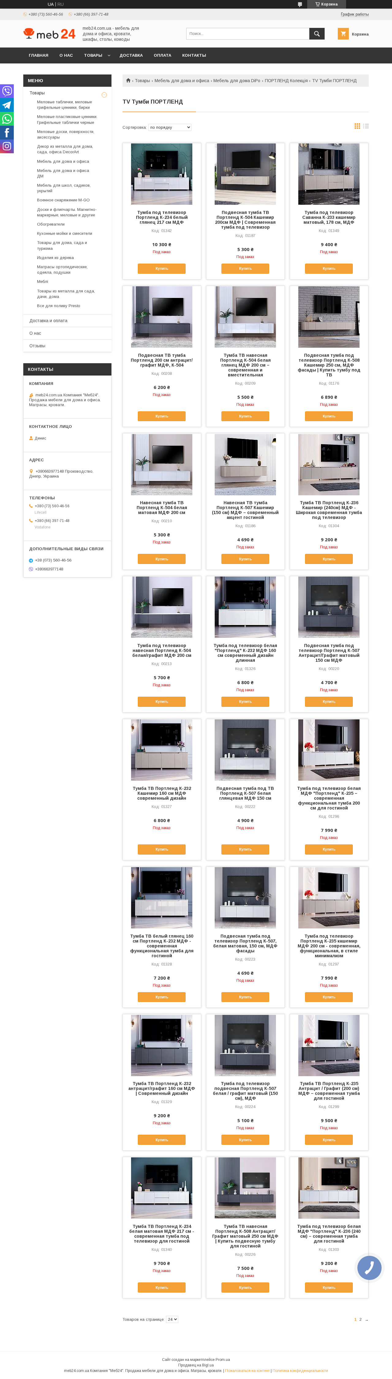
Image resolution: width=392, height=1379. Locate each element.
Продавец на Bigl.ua (196, 1365)
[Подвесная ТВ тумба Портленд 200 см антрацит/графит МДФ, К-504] (162, 316)
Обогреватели (51, 224)
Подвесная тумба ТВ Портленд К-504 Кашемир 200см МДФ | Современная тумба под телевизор (245, 220)
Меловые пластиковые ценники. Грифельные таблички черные (67, 119)
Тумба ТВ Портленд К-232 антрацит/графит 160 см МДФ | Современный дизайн (161, 1088)
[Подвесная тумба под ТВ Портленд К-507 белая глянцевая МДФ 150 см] (245, 749)
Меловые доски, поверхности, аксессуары (65, 134)
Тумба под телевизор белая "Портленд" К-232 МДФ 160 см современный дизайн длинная (245, 653)
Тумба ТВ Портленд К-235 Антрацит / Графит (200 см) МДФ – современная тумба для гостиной (329, 1091)
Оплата (162, 55)
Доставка (131, 55)
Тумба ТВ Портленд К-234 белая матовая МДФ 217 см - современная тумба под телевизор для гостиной (161, 1234)
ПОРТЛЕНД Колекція (286, 80)
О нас (66, 55)
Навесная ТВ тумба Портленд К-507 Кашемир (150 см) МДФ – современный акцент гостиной (245, 510)
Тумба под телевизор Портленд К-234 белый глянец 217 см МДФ (162, 217)
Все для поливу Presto (58, 305)
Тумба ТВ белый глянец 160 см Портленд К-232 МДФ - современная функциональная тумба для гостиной (162, 946)
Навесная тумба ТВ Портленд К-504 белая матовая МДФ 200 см (162, 507)
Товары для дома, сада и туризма (62, 245)
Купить (162, 268)
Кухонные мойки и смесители (64, 233)
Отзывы (37, 345)
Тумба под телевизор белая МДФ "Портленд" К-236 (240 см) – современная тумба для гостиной (329, 1234)
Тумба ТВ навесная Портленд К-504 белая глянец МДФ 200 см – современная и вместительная (245, 365)
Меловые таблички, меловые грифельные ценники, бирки (64, 105)
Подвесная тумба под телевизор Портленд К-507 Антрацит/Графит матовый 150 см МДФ (329, 653)
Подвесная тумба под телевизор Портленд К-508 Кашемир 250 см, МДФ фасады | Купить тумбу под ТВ (329, 365)
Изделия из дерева (55, 257)
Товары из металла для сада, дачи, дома (66, 294)
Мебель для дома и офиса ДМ (63, 173)
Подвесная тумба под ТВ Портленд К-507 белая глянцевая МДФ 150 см (245, 793)
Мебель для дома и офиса (182, 80)
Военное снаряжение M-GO (63, 200)
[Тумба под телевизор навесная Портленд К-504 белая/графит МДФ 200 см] (162, 607)
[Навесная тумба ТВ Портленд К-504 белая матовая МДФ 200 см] (162, 464)
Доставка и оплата (48, 320)
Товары (93, 55)
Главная (38, 55)
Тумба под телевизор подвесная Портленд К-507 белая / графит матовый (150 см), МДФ (245, 1091)
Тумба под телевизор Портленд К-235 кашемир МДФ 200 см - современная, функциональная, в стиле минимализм (329, 946)
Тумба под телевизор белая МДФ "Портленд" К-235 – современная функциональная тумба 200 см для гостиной (329, 798)
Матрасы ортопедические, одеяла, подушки (62, 270)
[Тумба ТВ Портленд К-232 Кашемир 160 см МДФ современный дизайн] (162, 749)
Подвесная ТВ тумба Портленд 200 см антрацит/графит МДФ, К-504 (162, 360)
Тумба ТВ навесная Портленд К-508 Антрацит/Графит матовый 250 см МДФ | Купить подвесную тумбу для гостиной (245, 1236)
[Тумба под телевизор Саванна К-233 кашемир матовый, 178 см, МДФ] (329, 173)
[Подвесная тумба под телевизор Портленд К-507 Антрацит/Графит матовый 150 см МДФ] (329, 607)
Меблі (42, 281)
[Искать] (317, 34)
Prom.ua (223, 1360)
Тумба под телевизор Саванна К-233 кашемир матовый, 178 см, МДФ (329, 217)
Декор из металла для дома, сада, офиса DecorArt (65, 149)
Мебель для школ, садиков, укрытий (64, 188)
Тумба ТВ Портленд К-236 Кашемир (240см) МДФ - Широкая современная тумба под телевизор (329, 510)
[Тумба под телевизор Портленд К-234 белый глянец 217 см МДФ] (162, 173)
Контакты (194, 55)
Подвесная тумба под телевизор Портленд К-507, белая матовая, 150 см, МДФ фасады (245, 943)
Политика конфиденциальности (300, 1371)
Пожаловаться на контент (247, 1371)
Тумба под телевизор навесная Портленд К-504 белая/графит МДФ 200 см (161, 650)
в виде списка (366, 127)
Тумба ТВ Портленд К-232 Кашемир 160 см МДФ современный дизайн (162, 793)
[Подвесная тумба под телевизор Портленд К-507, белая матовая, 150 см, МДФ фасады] (245, 897)
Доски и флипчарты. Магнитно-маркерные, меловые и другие (67, 212)
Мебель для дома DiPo (236, 80)
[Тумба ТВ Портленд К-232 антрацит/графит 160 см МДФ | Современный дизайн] (162, 1045)
